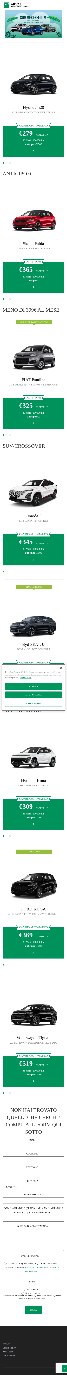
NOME (32, 1140)
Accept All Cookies (33, 695)
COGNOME (32, 1154)
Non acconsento (32, 1293)
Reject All (33, 686)
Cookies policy (25, 678)
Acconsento (32, 1289)
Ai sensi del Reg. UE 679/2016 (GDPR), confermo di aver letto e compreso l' (31, 1267)
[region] (33, 687)
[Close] (60, 668)
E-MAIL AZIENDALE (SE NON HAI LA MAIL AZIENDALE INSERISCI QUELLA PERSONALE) (33, 1210)
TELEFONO (32, 1167)
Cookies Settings (33, 703)
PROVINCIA (32, 1181)
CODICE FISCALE (32, 1194)
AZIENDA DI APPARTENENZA (32, 1226)
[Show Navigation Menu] (61, 5)
